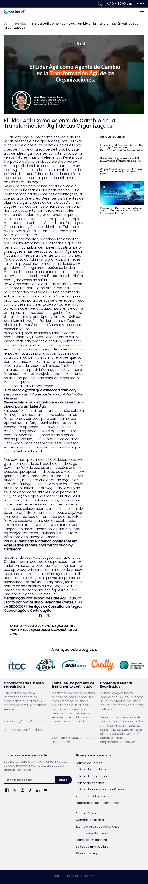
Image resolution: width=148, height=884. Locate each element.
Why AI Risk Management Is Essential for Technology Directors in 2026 (121, 171)
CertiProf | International (69, 876)
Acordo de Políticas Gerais (95, 796)
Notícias (20, 24)
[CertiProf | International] (14, 12)
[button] (40, 615)
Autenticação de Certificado (25, 721)
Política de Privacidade (92, 776)
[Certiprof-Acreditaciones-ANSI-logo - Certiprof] (74, 665)
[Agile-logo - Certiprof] (45, 665)
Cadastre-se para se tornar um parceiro (72, 740)
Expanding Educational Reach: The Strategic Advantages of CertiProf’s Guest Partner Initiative (121, 147)
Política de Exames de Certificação (101, 789)
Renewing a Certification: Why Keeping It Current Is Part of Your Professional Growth (121, 210)
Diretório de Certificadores (23, 729)
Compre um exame (90, 820)
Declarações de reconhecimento (100, 803)
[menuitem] (119, 3)
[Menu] (141, 12)
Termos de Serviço (89, 763)
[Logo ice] (131, 665)
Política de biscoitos (90, 783)
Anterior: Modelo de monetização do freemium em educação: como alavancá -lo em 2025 (43, 630)
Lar (6, 24)
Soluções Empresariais (92, 846)
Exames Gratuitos (88, 813)
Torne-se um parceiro (91, 840)
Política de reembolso (91, 769)
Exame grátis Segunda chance (97, 826)
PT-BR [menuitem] (140, 3)
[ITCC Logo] (16, 665)
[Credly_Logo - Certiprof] (102, 665)
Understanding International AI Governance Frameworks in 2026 (120, 160)
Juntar (63, 780)
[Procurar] (100, 3)
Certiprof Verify (86, 853)
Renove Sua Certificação (93, 833)
